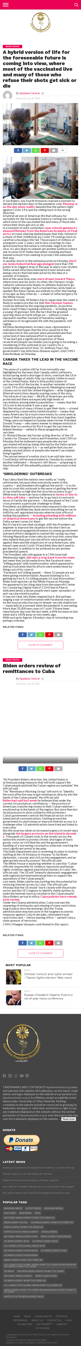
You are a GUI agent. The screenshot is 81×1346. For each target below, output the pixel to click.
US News (9, 1271)
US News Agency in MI (16, 1241)
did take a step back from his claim (50, 557)
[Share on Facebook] (18, 149)
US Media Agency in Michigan (20, 1255)
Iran (37, 1213)
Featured (10, 1213)
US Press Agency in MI (45, 1241)
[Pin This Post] (44, 149)
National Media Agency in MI (20, 1236)
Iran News (25, 1213)
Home (16, 1316)
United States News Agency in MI (23, 1296)
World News (49, 1232)
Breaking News (13, 1208)
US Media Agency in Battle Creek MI (52, 1222)
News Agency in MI (46, 1276)
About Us (37, 1320)
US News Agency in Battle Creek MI (25, 1280)
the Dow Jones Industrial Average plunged (39, 262)
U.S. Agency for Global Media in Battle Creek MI (32, 1285)
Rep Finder (44, 1324)
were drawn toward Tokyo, (56, 278)
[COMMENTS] (62, 149)
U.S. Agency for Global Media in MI (24, 1246)
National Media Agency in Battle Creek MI (29, 1218)
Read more (69, 1119)
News (27, 1316)
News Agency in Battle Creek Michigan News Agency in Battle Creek (40, 1291)
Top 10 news (42, 1328)
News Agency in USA (15, 1222)
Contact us (54, 1320)
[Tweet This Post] (27, 149)
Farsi (68, 1320)
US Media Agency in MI (53, 1250)
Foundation (24, 1324)
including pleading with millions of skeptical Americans (39, 517)
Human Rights (43, 1316)
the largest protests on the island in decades (39, 835)
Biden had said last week (20, 800)
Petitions (62, 1316)
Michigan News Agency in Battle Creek (41, 1271)
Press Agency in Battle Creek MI (23, 1227)
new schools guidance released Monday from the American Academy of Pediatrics (40, 230)
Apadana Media (53, 1208)
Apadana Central (30, 93)
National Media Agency (18, 1276)
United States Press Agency (21, 1232)
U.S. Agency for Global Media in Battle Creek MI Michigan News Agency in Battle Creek (40, 1265)
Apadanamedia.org (58, 1087)
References (20, 1320)
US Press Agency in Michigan (20, 1250)
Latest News (33, 1208)
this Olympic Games (59, 303)
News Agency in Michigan (55, 1236)
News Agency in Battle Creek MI (23, 1260)
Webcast (62, 1324)
